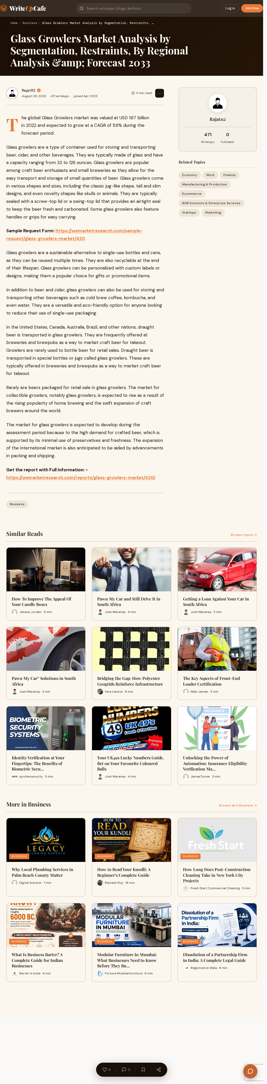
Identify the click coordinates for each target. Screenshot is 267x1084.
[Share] (158, 1069)
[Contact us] (250, 1071)
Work (210, 175)
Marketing (213, 212)
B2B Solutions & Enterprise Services (211, 203)
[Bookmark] (143, 1069)
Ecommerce (192, 194)
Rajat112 (28, 90)
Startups (189, 212)
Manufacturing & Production (204, 184)
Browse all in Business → (238, 805)
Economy (189, 175)
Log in (230, 8)
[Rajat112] (12, 93)
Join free (252, 8)
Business (30, 23)
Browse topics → (244, 535)
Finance (229, 175)
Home (14, 23)
